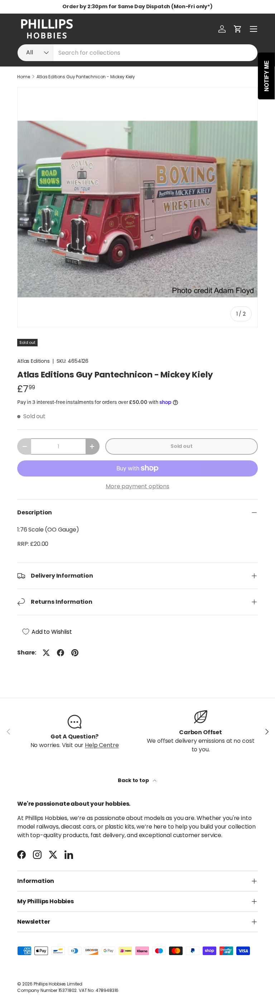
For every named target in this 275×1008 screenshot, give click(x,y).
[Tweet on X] (46, 653)
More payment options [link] (137, 486)
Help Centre (102, 745)
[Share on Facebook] (60, 653)
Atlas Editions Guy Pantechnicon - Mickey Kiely (86, 77)
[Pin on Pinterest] (75, 653)
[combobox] (137, 52)
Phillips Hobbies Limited (58, 984)
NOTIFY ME (266, 76)
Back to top (134, 780)
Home (23, 77)
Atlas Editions (33, 361)
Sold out (181, 446)
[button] (238, 29)
